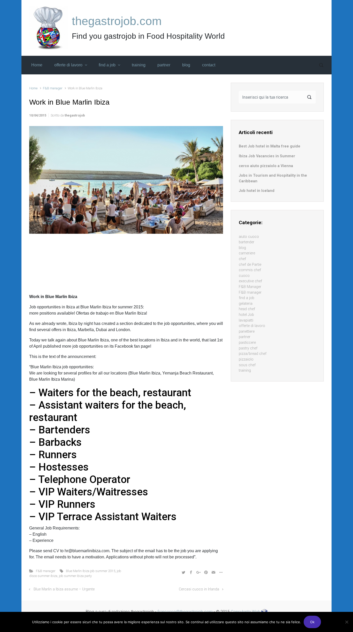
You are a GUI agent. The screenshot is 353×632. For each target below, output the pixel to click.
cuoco (244, 276)
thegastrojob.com (117, 21)
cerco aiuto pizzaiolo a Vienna (266, 166)
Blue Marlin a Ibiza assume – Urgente (64, 589)
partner (244, 337)
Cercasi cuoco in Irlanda (199, 589)
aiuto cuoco (249, 237)
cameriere (247, 253)
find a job (246, 298)
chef (242, 259)
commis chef (250, 270)
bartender (246, 242)
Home (33, 88)
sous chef (247, 365)
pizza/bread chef (252, 354)
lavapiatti (246, 320)
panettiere (247, 331)
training (245, 370)
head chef (247, 309)
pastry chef (248, 348)
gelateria (245, 303)
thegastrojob (75, 115)
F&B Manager (250, 287)
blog (242, 248)
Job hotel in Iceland (256, 191)
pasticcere (247, 342)
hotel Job (246, 315)
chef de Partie (250, 264)
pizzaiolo (246, 359)
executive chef (250, 281)
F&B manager (52, 88)
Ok (312, 622)
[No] (346, 622)
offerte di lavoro (252, 326)
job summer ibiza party (75, 576)
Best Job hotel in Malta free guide (269, 146)
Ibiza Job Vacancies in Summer (267, 156)
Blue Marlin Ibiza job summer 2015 (90, 571)
